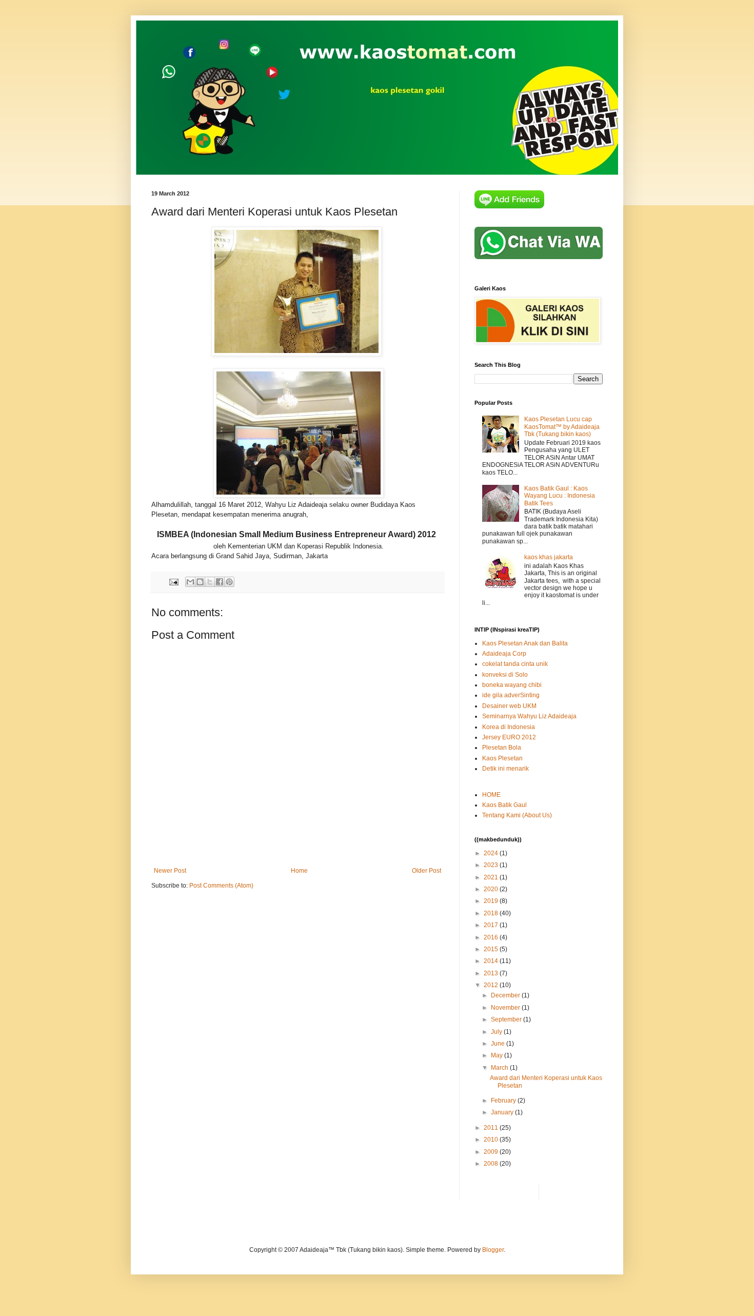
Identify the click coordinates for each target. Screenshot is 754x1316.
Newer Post (170, 870)
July (497, 1031)
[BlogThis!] (200, 582)
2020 (492, 889)
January (503, 1112)
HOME (491, 794)
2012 (492, 985)
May (497, 1055)
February (504, 1100)
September (507, 1019)
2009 (492, 1151)
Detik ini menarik (505, 768)
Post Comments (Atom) (221, 885)
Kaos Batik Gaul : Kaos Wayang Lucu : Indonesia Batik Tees (559, 496)
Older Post (426, 870)
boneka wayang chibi (512, 685)
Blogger (493, 1249)
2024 (492, 853)
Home (299, 870)
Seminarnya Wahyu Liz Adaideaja (529, 716)
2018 (492, 913)
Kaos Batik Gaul (504, 805)
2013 (492, 973)
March (500, 1067)
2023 (492, 865)
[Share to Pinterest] (229, 582)
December (506, 995)
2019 (492, 901)
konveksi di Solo (505, 674)
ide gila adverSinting (511, 695)
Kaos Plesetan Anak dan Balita (525, 643)
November (506, 1007)
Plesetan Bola (501, 747)
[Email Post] (173, 581)
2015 (492, 949)
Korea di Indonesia (508, 727)
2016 (492, 937)
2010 (492, 1139)
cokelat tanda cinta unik (515, 663)
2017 (492, 925)
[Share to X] (210, 582)
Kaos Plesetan (502, 758)
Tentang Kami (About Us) (517, 815)
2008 (492, 1163)
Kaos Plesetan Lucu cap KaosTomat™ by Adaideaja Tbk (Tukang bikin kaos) (562, 427)
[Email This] (190, 582)
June (498, 1043)
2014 (492, 961)
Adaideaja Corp (504, 653)
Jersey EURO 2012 (509, 737)
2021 (492, 877)
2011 (492, 1127)
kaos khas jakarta (548, 557)
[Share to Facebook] (219, 582)
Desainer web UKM (509, 706)
